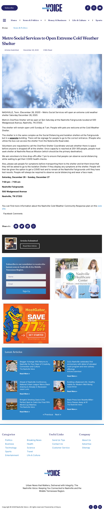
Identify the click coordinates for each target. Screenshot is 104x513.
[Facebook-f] (87, 8)
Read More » (25, 374)
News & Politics (31, 20)
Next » (58, 414)
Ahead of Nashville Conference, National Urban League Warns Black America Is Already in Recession (35, 384)
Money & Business (57, 20)
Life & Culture (79, 20)
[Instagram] (94, 8)
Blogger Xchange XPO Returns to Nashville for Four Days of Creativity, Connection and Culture (35, 364)
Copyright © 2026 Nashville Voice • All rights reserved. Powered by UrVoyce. (31, 507)
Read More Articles (30, 246)
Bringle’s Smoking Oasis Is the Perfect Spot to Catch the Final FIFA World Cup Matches (35, 402)
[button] (16, 226)
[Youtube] (100, 8)
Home (14, 20)
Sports (99, 20)
